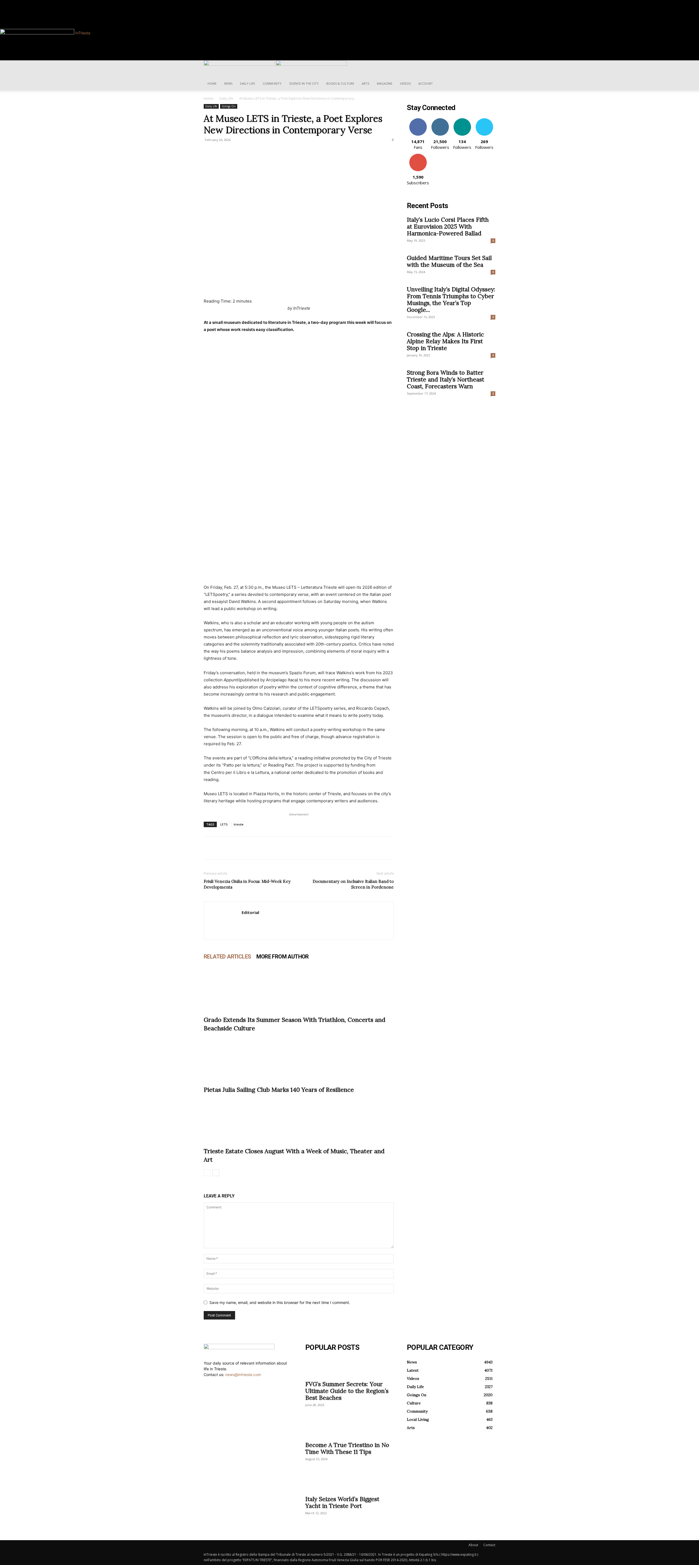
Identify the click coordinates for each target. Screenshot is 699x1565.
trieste (239, 824)
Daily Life (247, 83)
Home (212, 83)
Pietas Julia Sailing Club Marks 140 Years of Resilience (279, 1089)
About (473, 1545)
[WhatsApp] (246, 847)
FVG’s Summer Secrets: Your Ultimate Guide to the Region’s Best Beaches (347, 1390)
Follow (440, 120)
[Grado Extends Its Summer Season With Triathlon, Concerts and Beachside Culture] (299, 987)
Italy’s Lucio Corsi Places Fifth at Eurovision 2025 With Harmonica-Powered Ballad (448, 226)
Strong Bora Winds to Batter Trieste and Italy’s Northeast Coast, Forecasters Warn (445, 379)
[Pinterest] (234, 847)
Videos (405, 83)
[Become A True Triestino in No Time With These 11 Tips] (349, 1428)
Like (418, 120)
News (228, 83)
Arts (365, 83)
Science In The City (304, 83)
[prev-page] (207, 1172)
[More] (259, 847)
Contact (489, 1545)
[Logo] (240, 64)
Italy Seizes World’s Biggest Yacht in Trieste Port (342, 1502)
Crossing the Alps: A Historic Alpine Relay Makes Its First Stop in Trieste (445, 341)
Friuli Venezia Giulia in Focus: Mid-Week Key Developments (247, 884)
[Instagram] (228, 2)
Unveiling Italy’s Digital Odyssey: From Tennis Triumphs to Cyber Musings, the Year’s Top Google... (451, 299)
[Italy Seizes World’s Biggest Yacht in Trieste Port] (349, 1482)
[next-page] (215, 1172)
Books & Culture (340, 83)
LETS (224, 824)
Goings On (229, 106)
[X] (221, 847)
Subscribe (418, 156)
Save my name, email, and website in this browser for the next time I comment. (279, 1302)
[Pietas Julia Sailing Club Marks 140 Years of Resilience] (299, 1057)
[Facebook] (225, 2)
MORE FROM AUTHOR (282, 956)
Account (425, 83)
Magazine (384, 83)
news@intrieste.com (243, 1374)
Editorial (250, 912)
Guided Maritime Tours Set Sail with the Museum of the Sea (449, 261)
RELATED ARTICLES (227, 956)
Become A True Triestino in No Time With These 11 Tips (347, 1448)
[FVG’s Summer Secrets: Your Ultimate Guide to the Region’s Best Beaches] (349, 1367)
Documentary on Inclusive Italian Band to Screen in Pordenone (353, 884)
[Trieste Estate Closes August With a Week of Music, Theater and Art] (299, 1119)
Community (272, 83)
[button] (488, 67)
